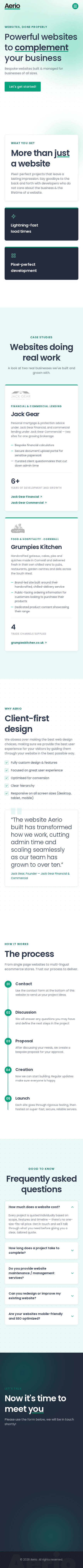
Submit (39, 1510)
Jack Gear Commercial (27, 503)
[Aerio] (12, 6)
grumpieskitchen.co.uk (27, 643)
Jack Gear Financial (25, 497)
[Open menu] (75, 6)
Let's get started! (22, 86)
